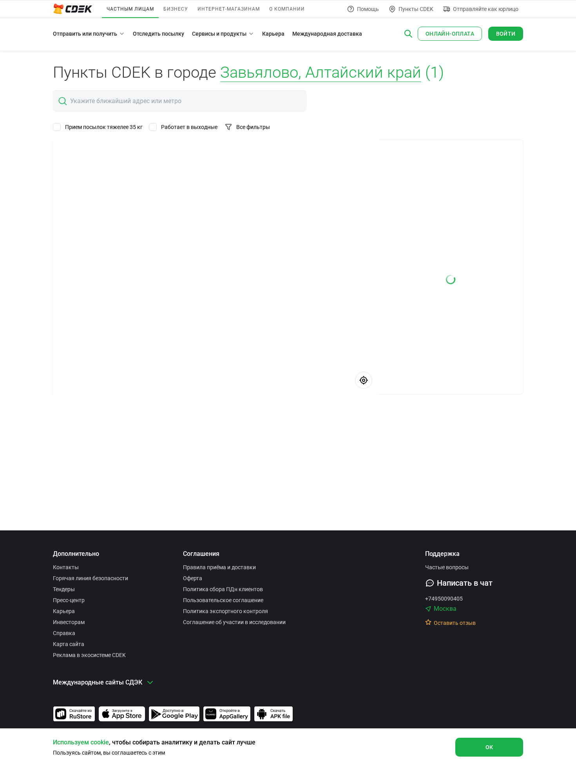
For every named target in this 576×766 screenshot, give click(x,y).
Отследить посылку (158, 34)
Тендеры (64, 589)
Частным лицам (130, 9)
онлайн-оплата (450, 34)
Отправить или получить (85, 34)
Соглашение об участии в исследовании (234, 622)
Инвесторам (69, 622)
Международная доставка (327, 34)
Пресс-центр (69, 600)
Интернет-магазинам (228, 9)
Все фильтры (253, 127)
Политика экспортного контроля (225, 611)
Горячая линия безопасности (90, 578)
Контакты (66, 567)
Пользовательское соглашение (223, 600)
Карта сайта (68, 644)
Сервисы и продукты (219, 34)
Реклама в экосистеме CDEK (89, 655)
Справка (64, 633)
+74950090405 (444, 598)
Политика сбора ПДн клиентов (223, 589)
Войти (506, 34)
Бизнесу (175, 9)
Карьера (273, 34)
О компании (287, 9)
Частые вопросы (447, 567)
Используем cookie (81, 742)
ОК (489, 747)
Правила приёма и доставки (219, 567)
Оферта (192, 578)
